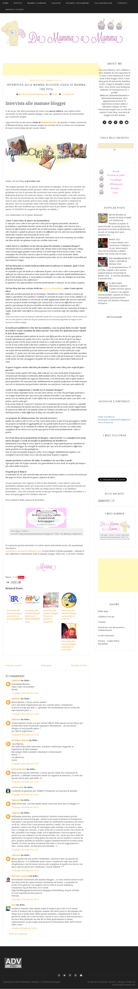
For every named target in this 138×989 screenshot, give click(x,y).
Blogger (57, 982)
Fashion (56, 3)
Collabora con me (106, 617)
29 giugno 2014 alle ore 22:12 (25, 794)
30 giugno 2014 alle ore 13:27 (25, 850)
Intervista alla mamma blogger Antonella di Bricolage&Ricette (14, 616)
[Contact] (81, 975)
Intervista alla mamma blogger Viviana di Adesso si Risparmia (50, 616)
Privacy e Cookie (14, 9)
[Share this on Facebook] (13, 577)
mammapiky (18, 787)
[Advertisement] (52, 69)
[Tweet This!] (16, 577)
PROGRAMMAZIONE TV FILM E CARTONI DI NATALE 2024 (119, 261)
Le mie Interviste (106, 636)
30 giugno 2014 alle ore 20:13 (25, 899)
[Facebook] (59, 975)
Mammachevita (48, 122)
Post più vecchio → (80, 665)
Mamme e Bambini (36, 3)
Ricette (18, 3)
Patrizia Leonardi (20, 876)
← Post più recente (12, 665)
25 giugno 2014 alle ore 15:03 (25, 714)
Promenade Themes (106, 982)
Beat (14, 905)
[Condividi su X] (17, 582)
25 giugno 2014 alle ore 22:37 (25, 764)
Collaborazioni (103, 3)
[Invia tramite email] (12, 582)
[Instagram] (75, 975)
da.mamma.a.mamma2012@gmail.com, (24, 551)
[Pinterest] (70, 975)
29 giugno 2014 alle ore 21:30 (25, 782)
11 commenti (68, 94)
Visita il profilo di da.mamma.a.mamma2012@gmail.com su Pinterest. (114, 420)
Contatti (122, 3)
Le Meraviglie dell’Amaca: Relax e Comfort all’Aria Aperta (120, 286)
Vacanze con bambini (77, 3)
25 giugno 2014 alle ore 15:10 (25, 735)
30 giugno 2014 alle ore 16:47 (25, 870)
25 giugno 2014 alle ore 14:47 (25, 693)
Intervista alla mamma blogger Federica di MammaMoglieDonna (32, 616)
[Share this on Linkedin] (25, 577)
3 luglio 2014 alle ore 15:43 (24, 928)
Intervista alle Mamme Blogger (46, 80)
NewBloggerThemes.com (123, 985)
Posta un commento (18, 934)
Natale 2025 (114, 239)
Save (22, 577)
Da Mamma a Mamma (30, 982)
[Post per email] (7, 582)
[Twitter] (64, 975)
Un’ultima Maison (20, 740)
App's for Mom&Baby (53, 288)
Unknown (16, 680)
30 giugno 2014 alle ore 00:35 (25, 807)
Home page (46, 665)
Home (5, 3)
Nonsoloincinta (19, 769)
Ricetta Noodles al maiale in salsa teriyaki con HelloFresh (120, 217)
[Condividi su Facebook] (19, 582)
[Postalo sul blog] (14, 582)
